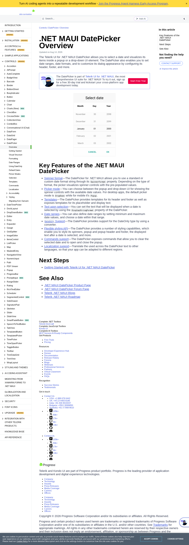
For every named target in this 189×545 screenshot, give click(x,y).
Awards (47, 484)
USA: (59, 398)
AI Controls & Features (13, 48)
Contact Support (171, 63)
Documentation (51, 355)
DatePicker (53, 28)
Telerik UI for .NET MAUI (99, 76)
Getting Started (15, 151)
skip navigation (25, 14)
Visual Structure (15, 155)
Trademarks (160, 524)
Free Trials (49, 340)
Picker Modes (15, 174)
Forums (47, 360)
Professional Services (54, 367)
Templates (13, 182)
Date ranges (51, 214)
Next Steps (54, 260)
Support (55, 221)
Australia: (61, 408)
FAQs (46, 376)
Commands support (56, 239)
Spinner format (53, 178)
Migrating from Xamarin (19, 201)
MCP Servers (45, 333)
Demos (47, 353)
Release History (51, 358)
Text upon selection (56, 206)
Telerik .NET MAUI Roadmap (62, 296)
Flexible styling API (56, 228)
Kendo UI (43, 328)
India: (60, 403)
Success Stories (51, 385)
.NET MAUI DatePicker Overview (79, 42)
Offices (47, 493)
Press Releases (51, 486)
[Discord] (50, 431)
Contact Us (49, 396)
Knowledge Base (14, 432)
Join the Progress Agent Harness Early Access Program (133, 3)
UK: (59, 401)
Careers (48, 491)
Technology (49, 481)
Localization (14, 189)
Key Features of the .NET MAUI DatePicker (81, 168)
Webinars (48, 365)
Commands (14, 185)
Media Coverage (51, 488)
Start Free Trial (138, 81)
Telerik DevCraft (46, 324)
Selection (13, 178)
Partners (48, 369)
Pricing (47, 342)
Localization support (56, 246)
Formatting (13, 158)
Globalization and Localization (15, 394)
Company (48, 479)
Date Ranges (14, 162)
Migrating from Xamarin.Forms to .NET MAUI (15, 382)
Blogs (46, 362)
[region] (94, 539)
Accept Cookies (151, 539)
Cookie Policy (22, 541)
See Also (51, 278)
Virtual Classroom (52, 372)
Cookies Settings (175, 539)
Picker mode (52, 188)
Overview (13, 147)
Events (47, 374)
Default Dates (14, 170)
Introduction (13, 25)
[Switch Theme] (184, 19)
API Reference (13, 437)
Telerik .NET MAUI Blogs (59, 293)
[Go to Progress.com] (47, 466)
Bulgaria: (61, 405)
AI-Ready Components (62, 333)
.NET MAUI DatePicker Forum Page (66, 289)
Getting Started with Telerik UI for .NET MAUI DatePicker (79, 267)
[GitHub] (50, 428)
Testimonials (50, 387)
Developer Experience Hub (56, 351)
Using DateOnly (15, 166)
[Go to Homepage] (33, 14)
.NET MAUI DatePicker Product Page (67, 285)
